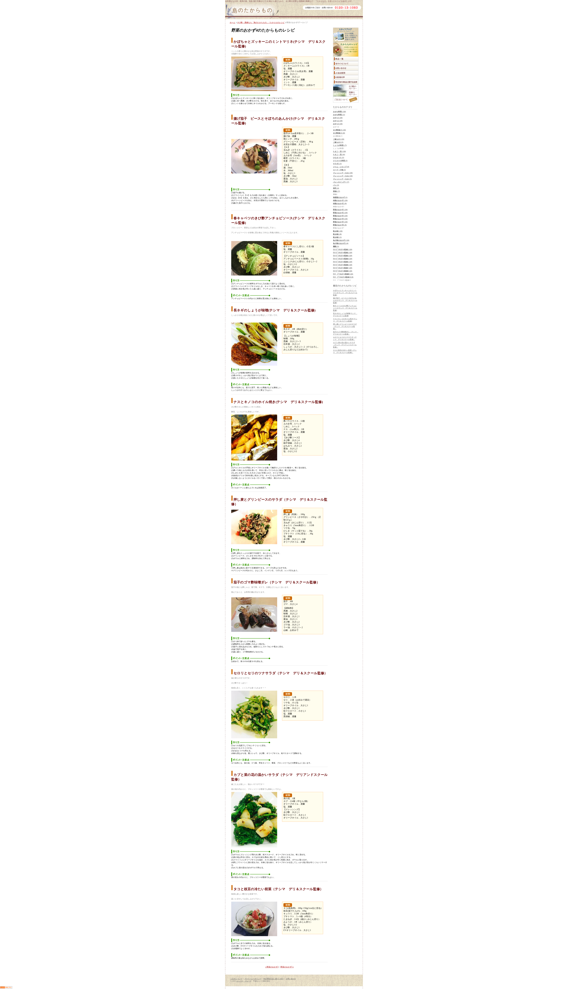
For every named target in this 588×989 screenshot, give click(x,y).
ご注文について (236, 979)
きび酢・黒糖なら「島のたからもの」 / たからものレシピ (261, 22)
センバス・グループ (243, 981)
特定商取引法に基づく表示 (273, 979)
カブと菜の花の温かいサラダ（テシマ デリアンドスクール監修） (345, 345)
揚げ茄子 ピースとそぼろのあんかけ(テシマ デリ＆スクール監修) (345, 300)
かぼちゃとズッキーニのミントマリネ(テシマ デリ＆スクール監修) (345, 292)
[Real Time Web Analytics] (6, 988)
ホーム (232, 22)
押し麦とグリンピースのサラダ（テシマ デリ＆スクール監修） (345, 326)
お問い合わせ (291, 979)
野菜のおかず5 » (287, 967)
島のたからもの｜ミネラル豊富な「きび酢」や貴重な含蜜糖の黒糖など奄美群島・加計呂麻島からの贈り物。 (252, 11)
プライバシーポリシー (252, 979)
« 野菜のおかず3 (272, 967)
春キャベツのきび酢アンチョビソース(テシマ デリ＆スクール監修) (345, 308)
